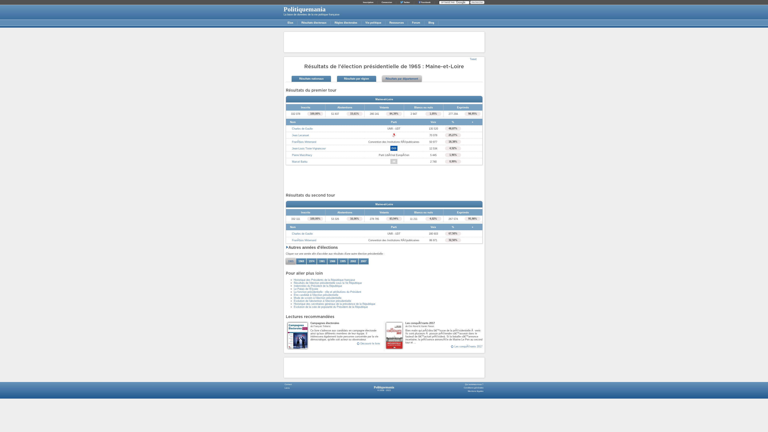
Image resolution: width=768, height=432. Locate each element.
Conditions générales (473, 388)
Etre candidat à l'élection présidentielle (316, 294)
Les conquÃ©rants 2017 (468, 346)
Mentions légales (475, 391)
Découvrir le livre (370, 343)
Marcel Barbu (299, 161)
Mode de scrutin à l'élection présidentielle (317, 297)
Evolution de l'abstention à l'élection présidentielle (322, 300)
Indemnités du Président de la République (318, 285)
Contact (288, 384)
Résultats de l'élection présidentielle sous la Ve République (328, 282)
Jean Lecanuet (300, 135)
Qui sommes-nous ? (474, 384)
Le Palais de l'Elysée (306, 288)
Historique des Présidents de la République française (324, 279)
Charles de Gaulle (302, 128)
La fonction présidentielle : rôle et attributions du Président (327, 291)
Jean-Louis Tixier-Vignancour (309, 148)
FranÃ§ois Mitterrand (304, 141)
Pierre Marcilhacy (302, 155)
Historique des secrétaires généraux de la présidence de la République (334, 303)
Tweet (473, 59)
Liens (287, 388)
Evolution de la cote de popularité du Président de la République (331, 306)
